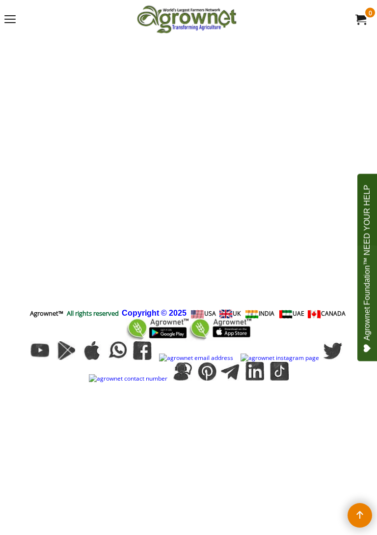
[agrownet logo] (186, 19)
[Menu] (10, 20)
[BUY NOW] (360, 19)
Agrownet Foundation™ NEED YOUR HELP (367, 263)
